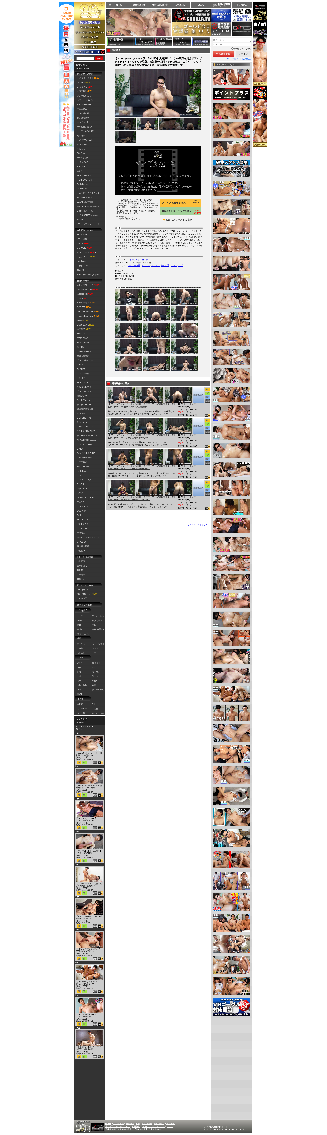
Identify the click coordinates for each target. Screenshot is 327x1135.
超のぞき (81, 135)
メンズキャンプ (84, 391)
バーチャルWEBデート (87, 131)
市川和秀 (81, 561)
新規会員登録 (139, 5)
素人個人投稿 (83, 546)
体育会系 (165, 265)
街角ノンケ (82, 396)
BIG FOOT (81, 378)
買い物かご (241, 5)
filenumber (82, 422)
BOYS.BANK (85, 325)
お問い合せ (147, 1123)
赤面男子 (83, 329)
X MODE (81, 166)
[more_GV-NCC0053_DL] (198, 488)
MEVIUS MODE (84, 175)
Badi (79, 515)
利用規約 (136, 1126)
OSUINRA (81, 511)
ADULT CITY (83, 149)
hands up (81, 261)
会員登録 (130, 1123)
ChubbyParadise (85, 458)
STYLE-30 (82, 542)
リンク (170, 1126)
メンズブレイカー (85, 360)
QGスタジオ (82, 589)
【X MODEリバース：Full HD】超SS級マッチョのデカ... (89, 917)
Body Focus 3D (84, 188)
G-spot (85, 211)
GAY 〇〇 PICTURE (86, 453)
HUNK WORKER (85, 140)
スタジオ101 (83, 265)
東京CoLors (82, 489)
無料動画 (170, 1123)
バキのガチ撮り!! (84, 127)
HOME (108, 1123)
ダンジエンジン (87, 594)
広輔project (85, 294)
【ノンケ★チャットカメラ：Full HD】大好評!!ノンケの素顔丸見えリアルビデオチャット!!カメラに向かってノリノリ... (142, 498)
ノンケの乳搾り (84, 96)
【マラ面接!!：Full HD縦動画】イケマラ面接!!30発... (89, 852)
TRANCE (81, 334)
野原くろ (81, 579)
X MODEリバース (85, 104)
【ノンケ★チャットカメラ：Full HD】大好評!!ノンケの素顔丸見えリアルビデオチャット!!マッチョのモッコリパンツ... (142, 436)
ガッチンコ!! (82, 122)
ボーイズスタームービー (88, 537)
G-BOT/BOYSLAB (88, 311)
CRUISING (84, 87)
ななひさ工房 (83, 598)
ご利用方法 (180, 5)
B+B (79, 475)
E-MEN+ (81, 449)
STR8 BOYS (82, 338)
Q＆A (201, 5)
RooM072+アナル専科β (88, 193)
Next (173, 24)
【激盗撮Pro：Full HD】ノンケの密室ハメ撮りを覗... (89, 1048)
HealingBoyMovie (88, 316)
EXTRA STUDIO (84, 444)
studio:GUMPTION (85, 427)
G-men (80, 365)
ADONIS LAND (84, 387)
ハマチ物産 (82, 462)
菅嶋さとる (82, 566)
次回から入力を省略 (242, 49)
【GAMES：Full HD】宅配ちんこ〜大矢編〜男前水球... (89, 885)
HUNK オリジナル (88, 78)
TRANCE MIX (83, 382)
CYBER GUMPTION (86, 431)
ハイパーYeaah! (84, 197)
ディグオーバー (84, 404)
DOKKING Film (84, 418)
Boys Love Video (87, 289)
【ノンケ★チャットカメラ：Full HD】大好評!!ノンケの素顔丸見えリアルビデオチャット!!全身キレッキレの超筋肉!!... (142, 405)
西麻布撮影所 (83, 356)
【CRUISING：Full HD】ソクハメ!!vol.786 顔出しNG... (89, 819)
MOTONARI (82, 234)
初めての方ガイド (160, 5)
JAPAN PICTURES (85, 497)
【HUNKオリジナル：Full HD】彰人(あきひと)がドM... (89, 983)
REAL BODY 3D (84, 180)
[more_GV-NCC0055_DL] (198, 426)
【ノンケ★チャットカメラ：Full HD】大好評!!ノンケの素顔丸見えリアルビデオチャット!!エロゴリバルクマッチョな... (142, 467)
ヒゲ (180, 265)
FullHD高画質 (134, 265)
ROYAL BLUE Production (87, 440)
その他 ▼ (81, 551)
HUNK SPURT (88, 215)
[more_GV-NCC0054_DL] (198, 457)
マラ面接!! (84, 91)
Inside (82, 320)
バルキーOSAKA (84, 466)
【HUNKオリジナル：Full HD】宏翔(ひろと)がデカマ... (89, 950)
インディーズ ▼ (87, 252)
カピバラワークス (88, 285)
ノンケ (174, 265)
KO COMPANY (84, 342)
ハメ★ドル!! (82, 162)
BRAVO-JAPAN (84, 351)
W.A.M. (85, 202)
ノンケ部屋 (82, 239)
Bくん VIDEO (86, 257)
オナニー (146, 265)
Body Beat (82, 471)
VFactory (81, 413)
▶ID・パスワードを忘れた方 (239, 59)
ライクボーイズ (84, 480)
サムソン (81, 502)
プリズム (81, 533)
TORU (80, 570)
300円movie (82, 153)
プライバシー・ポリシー (153, 1126)
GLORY (80, 347)
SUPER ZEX (83, 524)
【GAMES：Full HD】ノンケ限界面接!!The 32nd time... (89, 754)
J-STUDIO (84, 248)
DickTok (80, 484)
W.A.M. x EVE (88, 206)
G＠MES (83, 82)
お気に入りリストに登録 (176, 219)
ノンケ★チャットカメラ (88, 224)
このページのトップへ (197, 524)
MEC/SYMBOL (84, 520)
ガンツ (80, 171)
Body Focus (82, 184)
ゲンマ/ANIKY (83, 506)
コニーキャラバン (85, 100)
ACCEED (84, 307)
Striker (80, 219)
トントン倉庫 (83, 373)
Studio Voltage (83, 400)
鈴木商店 (81, 270)
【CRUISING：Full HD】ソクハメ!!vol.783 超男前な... (89, 1015)
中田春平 (81, 574)
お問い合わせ (221, 5)
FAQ (138, 1123)
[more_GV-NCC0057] (198, 395)
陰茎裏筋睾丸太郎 (85, 409)
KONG (80, 493)
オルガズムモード (85, 109)
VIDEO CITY (82, 528)
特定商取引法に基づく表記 (117, 1126)
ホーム (117, 5)
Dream (83, 243)
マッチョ (155, 265)
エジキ (82, 298)
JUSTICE (81, 369)
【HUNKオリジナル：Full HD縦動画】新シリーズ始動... (89, 787)
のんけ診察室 (83, 118)
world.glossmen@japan (88, 274)
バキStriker (82, 144)
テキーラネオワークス (87, 435)
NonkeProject (86, 303)
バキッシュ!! (82, 157)
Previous (104, 24)
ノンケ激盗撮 (83, 113)
